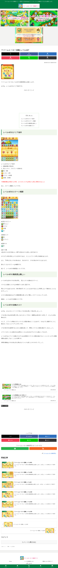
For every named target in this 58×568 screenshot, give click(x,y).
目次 (27, 115)
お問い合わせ (29, 563)
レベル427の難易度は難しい (29, 123)
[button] (47, 57)
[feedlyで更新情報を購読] (15, 448)
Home (10, 561)
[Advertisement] (29, 101)
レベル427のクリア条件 (28, 118)
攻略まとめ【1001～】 (48, 561)
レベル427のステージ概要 (29, 121)
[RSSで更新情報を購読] (43, 448)
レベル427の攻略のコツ (28, 125)
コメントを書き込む (29, 542)
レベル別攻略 (5, 405)
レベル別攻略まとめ (29, 561)
